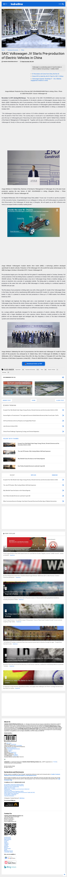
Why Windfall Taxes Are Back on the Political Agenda (31, 458)
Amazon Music (7, 838)
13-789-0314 (15, 755)
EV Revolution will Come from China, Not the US (45, 74)
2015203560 (19, 745)
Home (3, 50)
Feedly (5, 841)
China (22, 50)
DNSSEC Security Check (9, 788)
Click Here (21, 798)
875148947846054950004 (14, 749)
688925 (16, 754)
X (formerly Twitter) (8, 852)
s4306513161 (13, 752)
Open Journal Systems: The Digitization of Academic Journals (27, 550)
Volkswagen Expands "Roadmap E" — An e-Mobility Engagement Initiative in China (46, 79)
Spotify (5, 849)
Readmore (12, 555)
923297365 (13, 744)
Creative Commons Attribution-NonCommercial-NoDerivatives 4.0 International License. (32, 775)
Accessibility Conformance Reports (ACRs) (14, 784)
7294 (15, 753)
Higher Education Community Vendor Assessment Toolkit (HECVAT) (19, 792)
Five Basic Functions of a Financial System (20, 572)
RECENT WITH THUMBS (11, 438)
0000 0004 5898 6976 (11, 747)
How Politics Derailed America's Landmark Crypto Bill (31, 466)
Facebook (6, 840)
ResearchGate (7, 848)
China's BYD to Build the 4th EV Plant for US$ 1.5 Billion (47, 76)
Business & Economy (13, 50)
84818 (9, 751)
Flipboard (6, 843)
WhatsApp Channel (8, 850)
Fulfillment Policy (8, 790)
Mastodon (6, 846)
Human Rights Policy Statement (11, 793)
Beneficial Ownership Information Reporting (14, 785)
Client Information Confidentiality (11, 786)
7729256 (55, 761)
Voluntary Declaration (9, 795)
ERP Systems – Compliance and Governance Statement (16, 789)
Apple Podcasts (7, 839)
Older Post (60, 400)
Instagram (6, 844)
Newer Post (7, 400)
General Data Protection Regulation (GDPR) (14, 791)
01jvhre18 (10, 750)
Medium (6, 847)
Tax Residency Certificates (10, 794)
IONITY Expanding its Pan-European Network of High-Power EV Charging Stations (15, 390)
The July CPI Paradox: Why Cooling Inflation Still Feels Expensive (34, 451)
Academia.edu (7, 837)
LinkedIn (6, 845)
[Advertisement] (15, 76)
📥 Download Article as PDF (33, 363)
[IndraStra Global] (17, 4)
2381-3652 (8, 743)
